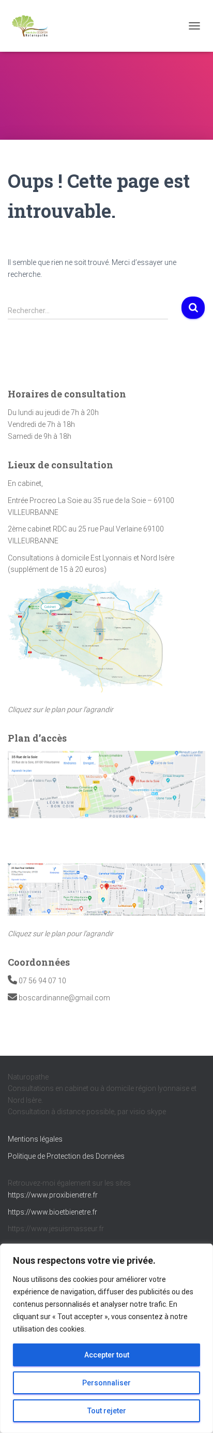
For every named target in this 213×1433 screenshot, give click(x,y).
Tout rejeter (106, 1411)
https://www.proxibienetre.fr (53, 1195)
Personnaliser (106, 1383)
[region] (106, 1338)
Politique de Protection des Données (66, 1156)
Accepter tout (106, 1355)
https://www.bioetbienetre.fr (52, 1212)
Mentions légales (35, 1139)
